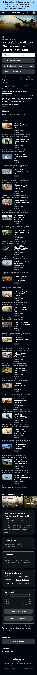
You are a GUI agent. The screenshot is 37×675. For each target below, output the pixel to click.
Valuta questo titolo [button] (18, 611)
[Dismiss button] (33, 3)
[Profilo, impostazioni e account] (34, 13)
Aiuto (23, 666)
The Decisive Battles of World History (12, 502)
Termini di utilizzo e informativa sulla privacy (18, 663)
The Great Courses (22, 576)
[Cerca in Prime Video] (23, 13)
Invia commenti (15, 666)
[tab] (4, 114)
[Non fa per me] (29, 76)
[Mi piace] (20, 76)
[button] (17, 605)
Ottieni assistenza (8, 651)
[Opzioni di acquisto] (33, 124)
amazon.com (17, 6)
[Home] (16, 13)
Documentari (31, 95)
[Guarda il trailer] (5, 76)
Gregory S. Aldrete (13, 104)
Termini (5, 628)
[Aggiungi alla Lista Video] (12, 76)
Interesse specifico (19, 95)
